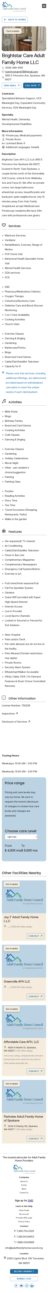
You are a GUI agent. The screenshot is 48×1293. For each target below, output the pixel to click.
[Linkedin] (32, 1286)
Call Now (31, 85)
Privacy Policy (24, 1221)
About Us (24, 1181)
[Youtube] (21, 1286)
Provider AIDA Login (24, 1218)
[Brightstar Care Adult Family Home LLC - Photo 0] (24, 38)
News (24, 1189)
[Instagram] (26, 1286)
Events (24, 1185)
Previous (7, 42)
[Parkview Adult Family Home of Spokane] (24, 1096)
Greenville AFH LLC (17, 981)
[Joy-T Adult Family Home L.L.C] (24, 896)
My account (24, 1214)
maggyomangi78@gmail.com (21, 71)
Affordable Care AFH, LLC (21, 1042)
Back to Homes (17, 19)
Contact (34, 936)
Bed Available (12, 884)
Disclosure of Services (14, 721)
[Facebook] (16, 1286)
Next (40, 42)
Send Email (10, 85)
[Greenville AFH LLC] (24, 961)
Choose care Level (20, 831)
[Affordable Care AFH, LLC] (24, 1021)
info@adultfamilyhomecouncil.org (24, 1247)
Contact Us (24, 1193)
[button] (44, 6)
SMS (30, 1200)
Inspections (8, 713)
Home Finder (24, 1210)
